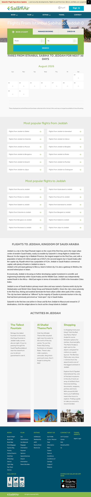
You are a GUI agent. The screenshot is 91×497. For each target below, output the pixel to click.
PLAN (29, 15)
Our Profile (50, 437)
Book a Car (37, 448)
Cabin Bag (10, 464)
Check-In (71, 32)
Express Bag (10, 448)
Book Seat (10, 439)
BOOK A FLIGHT (21, 32)
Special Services (25, 456)
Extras (45, 15)
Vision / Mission (51, 439)
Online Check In (11, 453)
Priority (9, 450)
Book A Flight (11, 437)
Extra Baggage (11, 445)
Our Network (24, 442)
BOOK (13, 15)
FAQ (61, 442)
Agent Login (77, 438)
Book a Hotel (37, 445)
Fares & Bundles (25, 464)
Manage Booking (45, 32)
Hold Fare (10, 456)
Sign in (76, 8)
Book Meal (10, 442)
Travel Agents (62, 16)
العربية (63, 8)
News (48, 448)
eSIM (35, 442)
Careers (49, 450)
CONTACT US (77, 16)
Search (45, 48)
